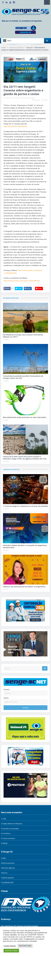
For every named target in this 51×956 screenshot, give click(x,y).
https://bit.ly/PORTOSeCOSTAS (16, 126)
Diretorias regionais (8, 868)
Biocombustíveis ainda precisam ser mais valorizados (24, 417)
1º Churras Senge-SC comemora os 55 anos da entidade (25, 506)
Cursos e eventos (20, 98)
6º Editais (4, 843)
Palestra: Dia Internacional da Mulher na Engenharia (24, 586)
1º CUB (3, 819)
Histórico (4, 873)
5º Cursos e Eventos (8, 838)
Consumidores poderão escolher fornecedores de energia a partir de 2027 (23, 377)
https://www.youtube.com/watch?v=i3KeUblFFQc (22, 281)
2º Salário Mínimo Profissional (11, 824)
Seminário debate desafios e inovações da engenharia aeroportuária (25, 546)
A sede (3, 858)
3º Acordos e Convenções (10, 829)
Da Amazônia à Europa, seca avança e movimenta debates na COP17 (23, 336)
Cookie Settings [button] (10, 946)
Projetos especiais (7, 878)
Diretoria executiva (7, 863)
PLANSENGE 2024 (7, 882)
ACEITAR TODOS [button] (11, 951)
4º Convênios (5, 833)
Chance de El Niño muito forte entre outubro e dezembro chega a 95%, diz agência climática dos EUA (24, 457)
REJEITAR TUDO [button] (25, 946)
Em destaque (31, 98)
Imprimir (37, 100)
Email (45, 100)
